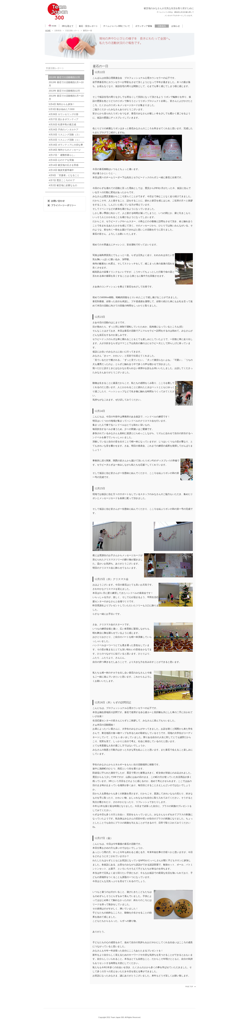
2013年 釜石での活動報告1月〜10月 (66, 84)
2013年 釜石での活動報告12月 (64, 77)
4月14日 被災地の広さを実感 (63, 165)
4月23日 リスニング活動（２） (65, 134)
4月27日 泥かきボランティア (63, 119)
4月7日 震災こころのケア (62, 180)
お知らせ (175, 26)
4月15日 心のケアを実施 (61, 160)
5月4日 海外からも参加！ (62, 104)
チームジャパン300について (116, 26)
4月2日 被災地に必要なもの (63, 185)
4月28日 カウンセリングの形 (63, 114)
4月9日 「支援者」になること (64, 175)
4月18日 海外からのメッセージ (65, 150)
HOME (54, 26)
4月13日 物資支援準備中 (61, 170)
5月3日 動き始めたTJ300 (61, 109)
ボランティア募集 (143, 26)
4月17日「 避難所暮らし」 (62, 155)
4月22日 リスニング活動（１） (65, 140)
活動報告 (162, 26)
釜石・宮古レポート (88, 26)
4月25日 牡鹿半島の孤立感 (62, 124)
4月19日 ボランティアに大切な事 (66, 145)
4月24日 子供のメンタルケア (63, 129)
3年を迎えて (67, 26)
